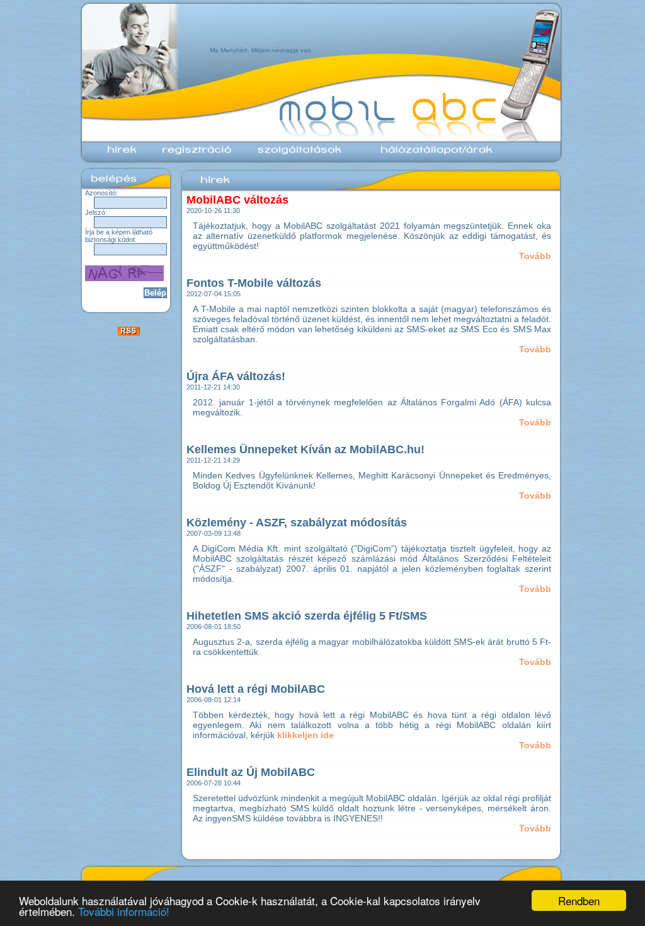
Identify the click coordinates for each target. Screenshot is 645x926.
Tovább (535, 256)
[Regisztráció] (194, 155)
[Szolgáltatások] (297, 155)
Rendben (579, 900)
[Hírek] (119, 155)
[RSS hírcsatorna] (128, 332)
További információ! (123, 911)
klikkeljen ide (305, 735)
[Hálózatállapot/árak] (428, 155)
